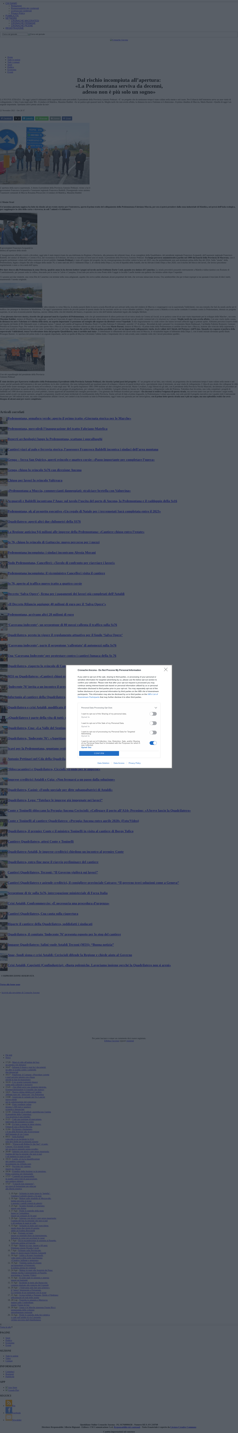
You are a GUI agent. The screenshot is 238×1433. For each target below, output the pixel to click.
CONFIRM (99, 753)
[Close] (166, 670)
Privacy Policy (135, 763)
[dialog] (119, 716)
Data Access (119, 763)
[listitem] (119, 707)
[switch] (153, 714)
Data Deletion (103, 763)
